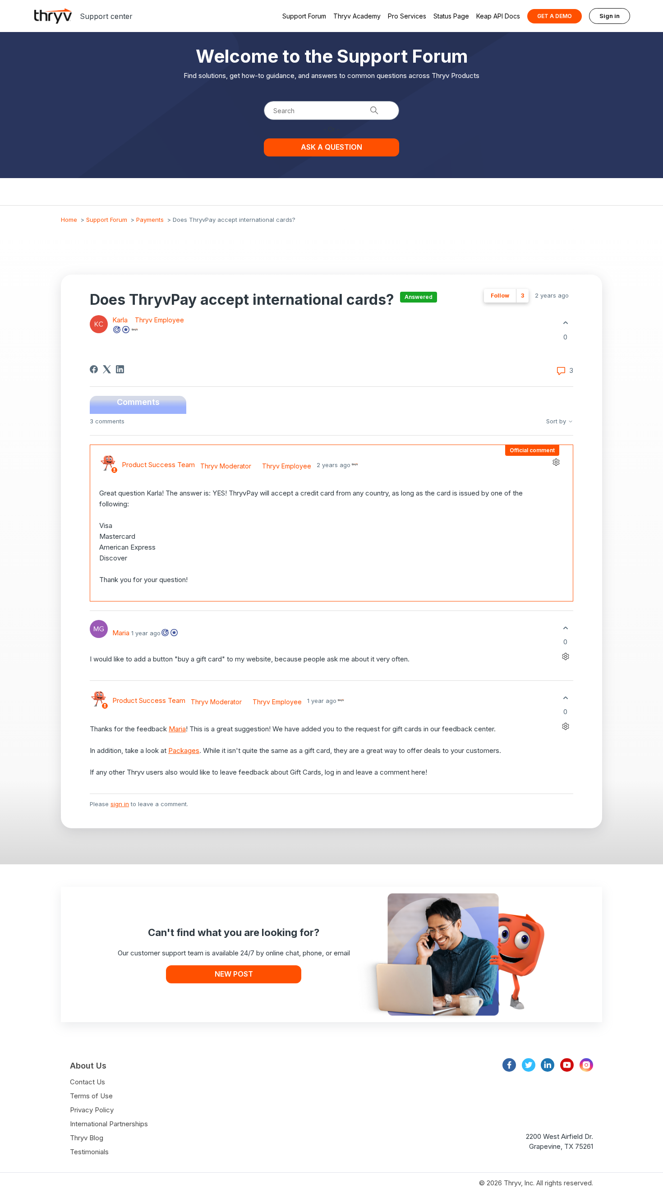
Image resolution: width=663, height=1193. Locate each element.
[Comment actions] (556, 462)
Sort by (557, 421)
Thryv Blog (86, 1137)
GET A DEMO (554, 16)
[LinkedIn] (120, 369)
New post (234, 973)
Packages (183, 750)
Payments (150, 219)
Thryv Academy (357, 16)
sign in (119, 804)
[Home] (53, 16)
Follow (500, 295)
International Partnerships (109, 1124)
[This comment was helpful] (565, 628)
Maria (120, 633)
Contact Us (87, 1082)
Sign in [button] (609, 15)
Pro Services (407, 16)
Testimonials (89, 1151)
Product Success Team (158, 464)
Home (69, 219)
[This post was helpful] (565, 323)
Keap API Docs (498, 16)
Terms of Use (91, 1096)
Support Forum (304, 16)
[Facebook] (94, 369)
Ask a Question (331, 146)
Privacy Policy (92, 1110)
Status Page (451, 16)
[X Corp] (107, 369)
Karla (120, 320)
